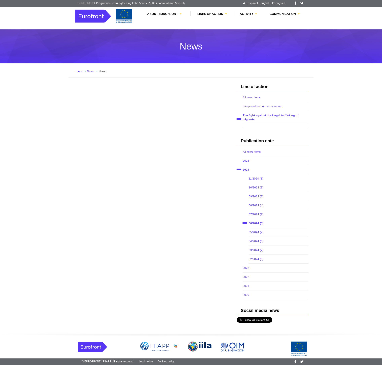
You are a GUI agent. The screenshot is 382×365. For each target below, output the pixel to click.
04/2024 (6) (256, 241)
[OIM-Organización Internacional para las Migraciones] (232, 346)
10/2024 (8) (256, 187)
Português (278, 3)
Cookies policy (166, 361)
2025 (246, 160)
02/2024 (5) (256, 259)
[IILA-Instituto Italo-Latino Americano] (200, 346)
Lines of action (210, 14)
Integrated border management (262, 106)
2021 (246, 285)
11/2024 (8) (256, 178)
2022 (246, 277)
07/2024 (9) (256, 214)
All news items (252, 97)
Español (253, 3)
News (90, 71)
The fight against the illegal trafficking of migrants (270, 117)
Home (78, 71)
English (265, 3)
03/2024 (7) (256, 250)
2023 (246, 268)
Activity (246, 14)
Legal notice (146, 361)
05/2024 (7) (256, 232)
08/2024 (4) (256, 205)
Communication (283, 14)
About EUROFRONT (162, 14)
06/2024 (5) (256, 223)
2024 (246, 169)
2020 (246, 294)
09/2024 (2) (256, 196)
